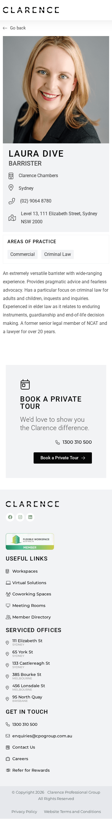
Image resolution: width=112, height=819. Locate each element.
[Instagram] (20, 517)
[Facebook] (10, 517)
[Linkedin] (30, 517)
